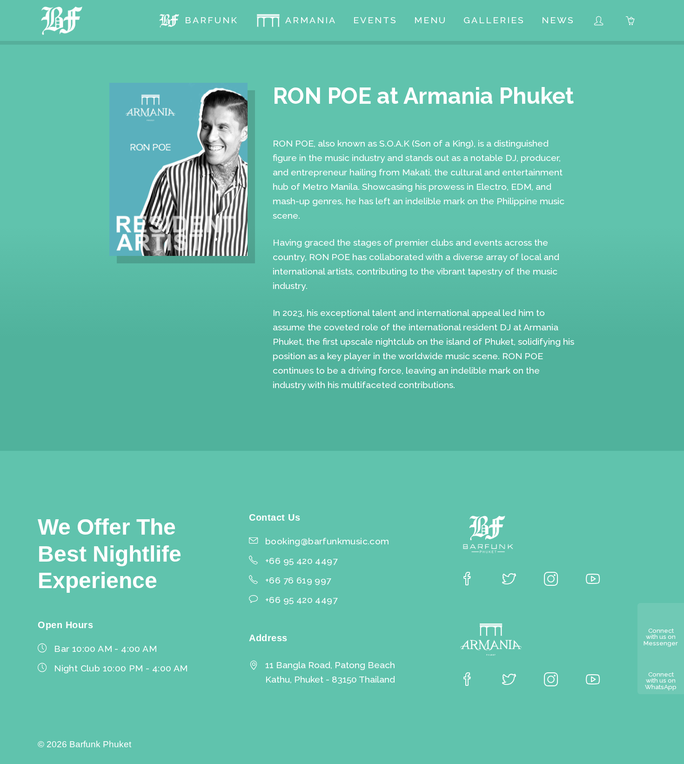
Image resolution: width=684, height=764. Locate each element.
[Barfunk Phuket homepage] (62, 20)
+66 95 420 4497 (301, 600)
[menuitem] (198, 20)
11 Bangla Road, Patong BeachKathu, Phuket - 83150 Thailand (330, 672)
